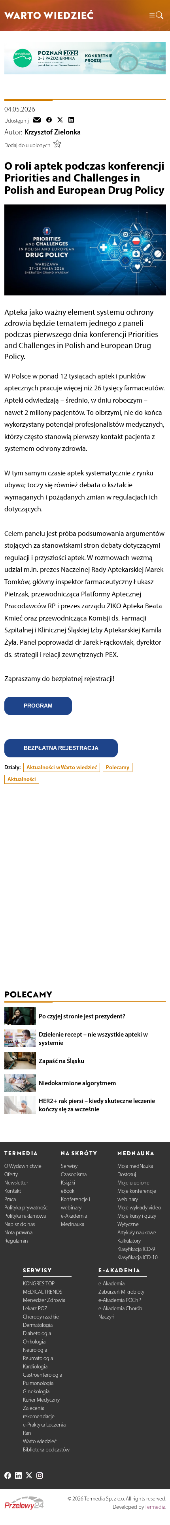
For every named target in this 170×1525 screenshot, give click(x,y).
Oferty (11, 1174)
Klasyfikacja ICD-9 (136, 1249)
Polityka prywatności (26, 1207)
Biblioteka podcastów (46, 1449)
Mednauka (72, 1224)
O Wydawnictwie (23, 1166)
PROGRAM (38, 705)
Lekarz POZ (35, 1308)
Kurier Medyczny (41, 1399)
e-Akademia (74, 1216)
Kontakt (12, 1191)
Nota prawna (18, 1232)
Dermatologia (38, 1325)
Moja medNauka (135, 1166)
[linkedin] (71, 120)
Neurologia (35, 1350)
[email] (37, 120)
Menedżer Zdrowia (44, 1300)
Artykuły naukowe (136, 1232)
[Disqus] (85, 888)
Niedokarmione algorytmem (77, 1083)
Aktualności (22, 779)
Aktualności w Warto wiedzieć (61, 767)
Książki (68, 1182)
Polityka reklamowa (25, 1216)
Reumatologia (38, 1358)
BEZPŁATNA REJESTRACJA (61, 748)
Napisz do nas (19, 1224)
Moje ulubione (133, 1182)
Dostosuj (126, 1174)
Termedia (155, 1507)
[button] (155, 15)
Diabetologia (37, 1333)
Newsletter (16, 1182)
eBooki (68, 1191)
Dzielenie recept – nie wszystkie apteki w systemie (93, 1038)
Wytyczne (128, 1224)
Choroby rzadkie (41, 1316)
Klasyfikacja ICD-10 (137, 1257)
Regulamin (16, 1240)
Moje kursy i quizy (136, 1216)
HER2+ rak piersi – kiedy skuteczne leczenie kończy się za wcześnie (97, 1105)
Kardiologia (35, 1366)
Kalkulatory (129, 1240)
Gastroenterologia (42, 1375)
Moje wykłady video (139, 1207)
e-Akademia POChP (119, 1300)
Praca (10, 1199)
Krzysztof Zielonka (53, 132)
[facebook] (49, 120)
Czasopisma (74, 1174)
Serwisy (69, 1166)
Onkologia (34, 1341)
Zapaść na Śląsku (61, 1061)
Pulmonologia (38, 1383)
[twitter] (60, 120)
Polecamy (117, 767)
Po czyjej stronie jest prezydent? (82, 1016)
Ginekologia (36, 1391)
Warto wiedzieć (40, 1441)
